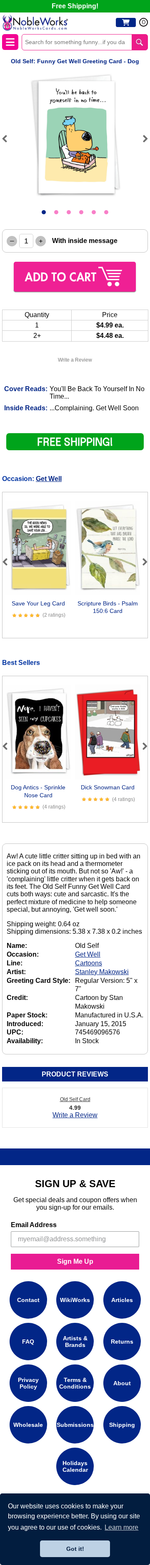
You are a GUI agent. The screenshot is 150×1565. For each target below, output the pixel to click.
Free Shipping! (75, 6)
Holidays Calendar (75, 1466)
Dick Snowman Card (108, 787)
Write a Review (75, 360)
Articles (122, 1300)
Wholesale (28, 1424)
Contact (28, 1300)
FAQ (28, 1341)
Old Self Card (75, 1099)
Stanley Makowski (102, 971)
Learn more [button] (121, 1527)
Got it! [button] (75, 1548)
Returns (122, 1341)
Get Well (49, 478)
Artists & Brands (75, 1341)
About (122, 1383)
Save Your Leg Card (38, 603)
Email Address (34, 1224)
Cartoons (88, 963)
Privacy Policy (28, 1383)
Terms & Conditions (75, 1383)
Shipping (122, 1424)
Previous (8, 138)
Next (141, 138)
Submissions (75, 1424)
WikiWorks (75, 1300)
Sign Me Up (75, 1261)
